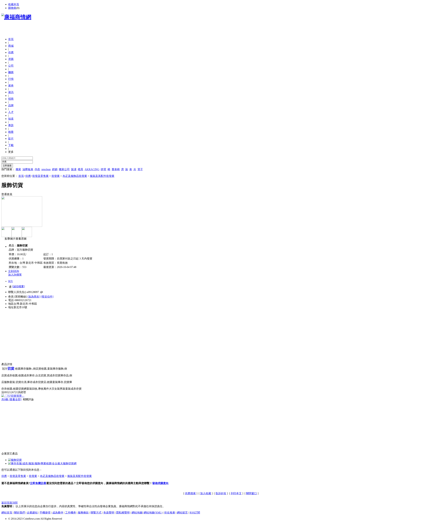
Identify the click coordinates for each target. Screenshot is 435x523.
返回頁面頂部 (9, 502)
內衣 (37, 169)
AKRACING (92, 169)
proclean (46, 169)
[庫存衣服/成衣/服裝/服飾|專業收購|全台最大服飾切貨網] (42, 463)
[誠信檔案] (18, 286)
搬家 (18, 169)
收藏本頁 (13, 4)
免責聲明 (108, 512)
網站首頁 (6, 512)
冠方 (10, 281)
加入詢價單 (15, 274)
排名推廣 (169, 512)
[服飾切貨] (15, 459)
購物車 (12, 7)
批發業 (55, 176)
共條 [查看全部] (11, 399)
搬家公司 (64, 169)
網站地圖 (137, 512)
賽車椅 (116, 169)
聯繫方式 (96, 512)
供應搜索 (190, 493)
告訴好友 (220, 493)
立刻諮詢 (13, 271)
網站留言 (182, 512)
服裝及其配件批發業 (102, 176)
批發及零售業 (40, 176)
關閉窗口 (251, 493)
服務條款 (83, 512)
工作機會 (70, 512)
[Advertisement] (41, 30)
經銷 (54, 169)
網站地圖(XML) (153, 512)
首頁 (11, 39)
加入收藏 (205, 493)
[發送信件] (47, 296)
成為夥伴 (57, 512)
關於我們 (19, 512)
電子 (140, 169)
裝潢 (73, 169)
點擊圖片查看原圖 (15, 238)
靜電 (103, 169)
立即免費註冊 (38, 483)
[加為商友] (34, 296)
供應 (28, 176)
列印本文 (236, 493)
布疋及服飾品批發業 (75, 176)
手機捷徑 (45, 512)
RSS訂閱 (195, 512)
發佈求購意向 (160, 483)
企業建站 (32, 512)
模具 (80, 169)
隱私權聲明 (123, 512)
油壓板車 (27, 169)
